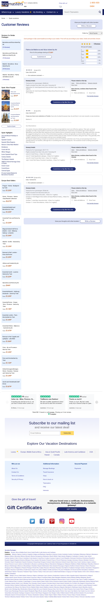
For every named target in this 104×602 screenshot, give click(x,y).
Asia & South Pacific (52, 452)
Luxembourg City (9, 587)
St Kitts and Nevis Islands (76, 593)
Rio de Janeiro (43, 591)
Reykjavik (31, 591)
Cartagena (91, 579)
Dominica (79, 558)
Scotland (71, 568)
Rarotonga (15, 591)
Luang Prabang (87, 585)
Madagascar (60, 564)
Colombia (25, 558)
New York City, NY (58, 589)
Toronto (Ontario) (81, 595)
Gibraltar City (27, 583)
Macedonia (53, 564)
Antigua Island (9, 577)
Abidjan (12, 575)
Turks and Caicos (48, 571)
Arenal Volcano (18, 577)
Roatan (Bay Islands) (54, 591)
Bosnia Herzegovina (36, 556)
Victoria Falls (65, 597)
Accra (16, 575)
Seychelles (89, 568)
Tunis (27, 597)
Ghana (81, 560)
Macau (47, 564)
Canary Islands (6, 157)
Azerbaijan (76, 554)
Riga (36, 591)
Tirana (69, 595)
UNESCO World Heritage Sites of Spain (11, 162)
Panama (92, 566)
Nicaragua (61, 566)
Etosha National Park (92, 581)
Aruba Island (26, 577)
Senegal (77, 568)
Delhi (47, 581)
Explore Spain (11, 126)
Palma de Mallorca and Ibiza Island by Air (41, 50)
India (53, 562)
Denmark (73, 558)
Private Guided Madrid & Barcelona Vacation (9, 174)
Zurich (93, 597)
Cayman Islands (9, 558)
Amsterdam (56, 575)
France (54, 560)
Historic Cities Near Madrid (10, 144)
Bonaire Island (19, 579)
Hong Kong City (90, 583)
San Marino (65, 568)
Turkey (40, 571)
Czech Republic (65, 558)
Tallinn (55, 595)
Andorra (24, 554)
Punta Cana (8, 591)
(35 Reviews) (6, 69)
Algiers (35, 575)
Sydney (42, 595)
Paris (81, 589)
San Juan (67, 591)
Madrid (33, 587)
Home (3, 18)
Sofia (58, 593)
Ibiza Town (74, 85)
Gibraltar (86, 560)
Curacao (52, 558)
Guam (12, 562)
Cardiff (85, 579)
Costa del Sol (6, 149)
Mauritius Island (87, 587)
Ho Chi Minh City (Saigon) (77, 583)
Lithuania (33, 564)
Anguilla (30, 554)
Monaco (7, 566)
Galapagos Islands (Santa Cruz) (13, 583)
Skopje (54, 593)
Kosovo (11, 564)
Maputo (62, 587)
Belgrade (83, 577)
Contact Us (15, 472)
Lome (75, 585)
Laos (16, 564)
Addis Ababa (22, 575)
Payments (78, 468)
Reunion (46, 568)
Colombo (19, 581)
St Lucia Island (88, 593)
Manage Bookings (49, 468)
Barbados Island (65, 577)
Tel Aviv (64, 595)
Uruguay (68, 571)
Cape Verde (87, 556)
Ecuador (7, 560)
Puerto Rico (36, 568)
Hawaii (47, 455)
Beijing (73, 577)
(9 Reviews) (6, 79)
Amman (50, 575)
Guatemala (18, 562)
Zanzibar (87, 597)
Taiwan (14, 571)
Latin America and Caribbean (74, 452)
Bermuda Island (9, 579)
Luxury (14, 452)
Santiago (21, 593)
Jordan (93, 562)
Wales (97, 571)
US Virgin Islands (77, 571)
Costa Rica (41, 558)
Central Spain (6, 170)
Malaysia (67, 564)
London (80, 585)
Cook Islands (33, 558)
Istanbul (17, 585)
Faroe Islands (35, 560)
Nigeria (67, 566)
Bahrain (89, 554)
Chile (16, 558)
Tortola (23, 597)
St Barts (45, 569)
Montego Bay (16, 589)
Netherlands (45, 566)
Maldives (73, 564)
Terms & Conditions (18, 476)
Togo (30, 571)
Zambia (7, 573)
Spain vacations (14, 18)
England (17, 560)
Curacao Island (36, 581)
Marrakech (68, 587)
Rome (62, 591)
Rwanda (58, 568)
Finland (49, 560)
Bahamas (83, 554)
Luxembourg (40, 564)
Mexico (96, 564)
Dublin (70, 581)
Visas (45, 476)
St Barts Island (64, 593)
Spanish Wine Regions (8, 142)
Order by (85, 33)
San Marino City (75, 591)
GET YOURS (72, 509)
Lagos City (53, 585)
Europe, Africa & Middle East (19, 552)
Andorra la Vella (64, 575)
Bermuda (17, 556)
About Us (14, 468)
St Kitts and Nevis (52, 569)
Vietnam (92, 571)
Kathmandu (23, 585)
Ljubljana (69, 585)
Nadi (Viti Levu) (37, 589)
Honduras (29, 562)
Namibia (34, 566)
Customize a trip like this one (63, 102)
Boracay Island (28, 579)
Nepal (39, 566)
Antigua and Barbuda (39, 554)
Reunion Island (23, 591)
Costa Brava (5, 168)
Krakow (38, 585)
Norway (82, 566)
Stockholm (36, 595)
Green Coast (5, 166)
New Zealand (53, 566)
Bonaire (28, 556)
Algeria (19, 554)
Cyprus (58, 558)
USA (91, 452)
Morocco (20, 566)
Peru (12, 568)
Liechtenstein (26, 564)
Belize (12, 556)
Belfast (78, 577)
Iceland (49, 562)
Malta (78, 564)
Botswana (46, 556)
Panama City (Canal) (73, 589)
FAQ (44, 486)
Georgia (69, 560)
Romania (52, 568)
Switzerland (8, 571)
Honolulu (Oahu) (9, 585)
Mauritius (90, 564)
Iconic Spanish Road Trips (9, 154)
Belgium (7, 556)
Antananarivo (83, 575)
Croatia (47, 558)
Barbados (94, 554)
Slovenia (13, 569)
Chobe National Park (10, 581)
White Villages (6, 152)
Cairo (67, 579)
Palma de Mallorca (81, 83)
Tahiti (46, 595)
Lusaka (95, 585)
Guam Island (60, 583)
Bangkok (57, 577)
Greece (91, 560)
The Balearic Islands (8, 159)
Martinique (84, 564)
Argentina (48, 554)
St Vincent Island (20, 595)
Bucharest (48, 579)
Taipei (50, 595)
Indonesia (58, 562)
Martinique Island (77, 587)
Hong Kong (37, 562)
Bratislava (35, 579)
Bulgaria (68, 556)
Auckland (44, 577)
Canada (57, 455)
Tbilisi (59, 595)
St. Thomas (29, 595)
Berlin (88, 577)
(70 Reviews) (6, 58)
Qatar (41, 568)
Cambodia (75, 556)
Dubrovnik (75, 581)
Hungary (43, 562)
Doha (51, 581)
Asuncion (33, 577)
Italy (72, 562)
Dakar (43, 581)
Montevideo (24, 589)
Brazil (51, 556)
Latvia (20, 564)
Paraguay (7, 568)
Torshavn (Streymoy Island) (12, 597)
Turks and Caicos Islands (37, 597)
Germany (75, 560)
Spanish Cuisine (6, 140)
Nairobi (45, 589)
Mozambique (27, 566)
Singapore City (47, 593)
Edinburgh (82, 581)
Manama (56, 587)
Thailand (25, 571)
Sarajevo (27, 593)
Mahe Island (39, 587)
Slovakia (7, 569)
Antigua (90, 575)
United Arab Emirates (59, 571)
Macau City (18, 587)
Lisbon (64, 585)
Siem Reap (38, 593)
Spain (72, 83)
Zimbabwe (13, 573)
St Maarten (67, 569)
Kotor (33, 585)
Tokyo (73, 595)
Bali (53, 577)
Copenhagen (27, 581)
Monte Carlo (8, 589)
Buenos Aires (61, 579)
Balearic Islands (92, 83)
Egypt (12, 560)
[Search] (100, 12)
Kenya (6, 564)
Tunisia (35, 571)
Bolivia (23, 556)
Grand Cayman (42, 583)
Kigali (29, 585)
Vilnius (77, 597)
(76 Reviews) (6, 47)
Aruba (59, 554)
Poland (24, 568)
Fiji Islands (43, 560)
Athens (39, 577)
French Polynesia (61, 560)
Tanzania (19, 571)
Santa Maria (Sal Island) (11, 593)
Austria (70, 554)
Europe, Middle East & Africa (31, 452)
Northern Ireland (74, 566)
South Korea (27, 569)
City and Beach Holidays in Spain (10, 136)
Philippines (18, 568)
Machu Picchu (26, 587)
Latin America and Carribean (48, 552)
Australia (64, 554)
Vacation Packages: (10, 550)
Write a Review (86, 26)
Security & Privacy (17, 479)
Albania (14, 554)
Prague (86, 589)
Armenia (54, 554)
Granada (34, 583)
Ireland (64, 562)
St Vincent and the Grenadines (79, 569)
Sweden (91, 569)
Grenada (7, 562)
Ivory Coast (77, 562)
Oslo (65, 589)
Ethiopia (27, 560)
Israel (68, 562)
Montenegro (13, 566)
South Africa (19, 569)
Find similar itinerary (93, 96)
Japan (88, 562)
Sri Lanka (39, 569)
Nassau (50, 589)
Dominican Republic (88, 558)
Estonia (22, 560)
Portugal (29, 568)
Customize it (41, 57)
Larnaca (59, 585)
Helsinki (67, 583)
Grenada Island (51, 583)
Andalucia (5, 147)
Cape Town (79, 579)
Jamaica (83, 562)
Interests (46, 490)
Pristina (91, 589)
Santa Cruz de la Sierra (87, 591)
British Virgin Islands (59, 556)
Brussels (41, 579)
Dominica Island (58, 581)
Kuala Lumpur (45, 585)
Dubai (65, 581)
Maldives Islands (48, 587)
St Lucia (60, 569)
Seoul (32, 593)
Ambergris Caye (42, 575)
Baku (49, 577)
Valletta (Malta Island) (55, 597)
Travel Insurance (48, 472)
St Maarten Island (9, 595)
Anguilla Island (74, 575)
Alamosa (29, 575)
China (20, 558)
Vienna (72, 597)
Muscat (30, 589)
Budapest (54, 579)
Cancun (72, 579)
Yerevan (82, 597)
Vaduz (46, 597)
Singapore (95, 568)
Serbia (82, 568)
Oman (87, 566)
